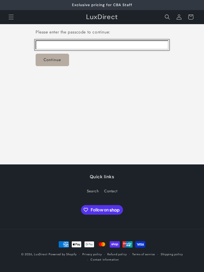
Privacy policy (92, 254)
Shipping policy (172, 254)
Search (93, 191)
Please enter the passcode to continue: (73, 32)
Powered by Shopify (63, 254)
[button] (11, 17)
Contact (110, 191)
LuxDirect (40, 254)
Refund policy (117, 254)
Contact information (105, 259)
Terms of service (143, 254)
